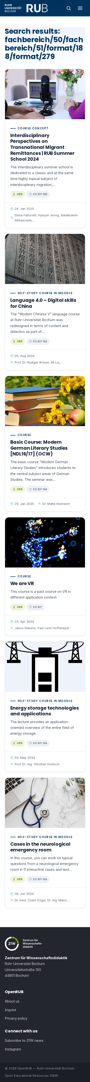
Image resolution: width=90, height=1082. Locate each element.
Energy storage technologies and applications (44, 711)
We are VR (22, 583)
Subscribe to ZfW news (24, 1040)
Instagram (13, 1049)
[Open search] (69, 8)
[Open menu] (80, 8)
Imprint (10, 1010)
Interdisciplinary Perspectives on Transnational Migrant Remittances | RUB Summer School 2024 (42, 147)
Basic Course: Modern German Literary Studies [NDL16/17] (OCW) (39, 448)
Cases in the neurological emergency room (40, 847)
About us (12, 1001)
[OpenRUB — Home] (26, 8)
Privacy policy (16, 1018)
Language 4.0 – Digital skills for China (43, 303)
